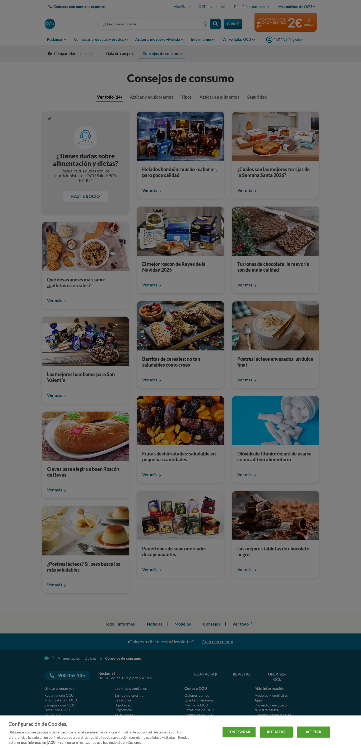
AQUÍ (52, 742)
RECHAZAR (276, 732)
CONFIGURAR (239, 732)
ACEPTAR (313, 732)
